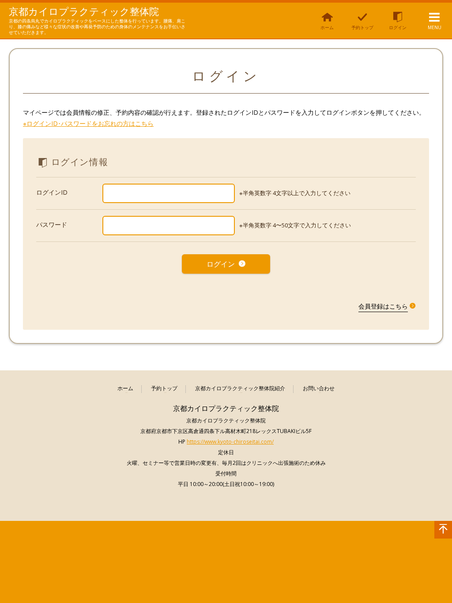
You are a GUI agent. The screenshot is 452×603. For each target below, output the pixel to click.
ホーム (125, 388)
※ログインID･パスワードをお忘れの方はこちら (88, 123)
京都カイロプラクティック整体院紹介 (240, 388)
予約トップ (164, 388)
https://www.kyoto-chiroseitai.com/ (230, 441)
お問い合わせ (319, 388)
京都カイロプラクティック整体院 (84, 11)
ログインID (52, 192)
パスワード (51, 224)
